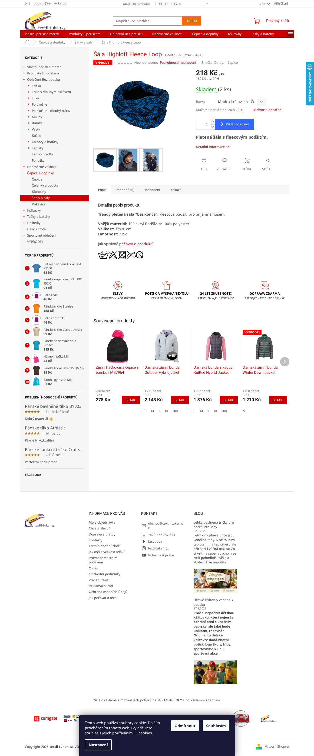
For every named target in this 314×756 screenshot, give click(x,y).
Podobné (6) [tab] (125, 189)
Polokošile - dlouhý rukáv (51, 110)
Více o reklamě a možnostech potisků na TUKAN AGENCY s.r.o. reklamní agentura (157, 700)
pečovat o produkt (135, 243)
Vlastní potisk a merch (44, 67)
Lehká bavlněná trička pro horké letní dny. (214, 524)
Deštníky (33, 223)
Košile (36, 135)
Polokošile (39, 104)
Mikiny (37, 117)
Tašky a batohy (38, 216)
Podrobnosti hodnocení (178, 62)
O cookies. (144, 733)
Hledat (191, 21)
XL (167, 411)
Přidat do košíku (237, 124)
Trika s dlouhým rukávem (51, 92)
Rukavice (39, 204)
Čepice (37, 179)
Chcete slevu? (170, 4)
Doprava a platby (102, 534)
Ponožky (38, 160)
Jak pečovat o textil (103, 597)
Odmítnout (185, 725)
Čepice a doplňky (40, 173)
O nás (93, 568)
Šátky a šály (41, 198)
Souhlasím (216, 725)
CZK (263, 4)
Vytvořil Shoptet (277, 746)
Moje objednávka (136, 4)
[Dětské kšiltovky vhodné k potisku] (215, 671)
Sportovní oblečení (41, 235)
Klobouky (39, 191)
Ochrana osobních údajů (108, 591)
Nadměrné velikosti (42, 166)
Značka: (220, 62)
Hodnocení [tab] (151, 189)
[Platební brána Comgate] (45, 718)
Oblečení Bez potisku (43, 79)
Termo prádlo (42, 154)
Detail (131, 400)
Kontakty (95, 540)
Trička (36, 86)
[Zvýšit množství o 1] (212, 121)
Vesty (36, 129)
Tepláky (37, 148)
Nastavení (98, 744)
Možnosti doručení (267, 109)
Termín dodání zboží (105, 546)
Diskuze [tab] (175, 189)
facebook (155, 541)
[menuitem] (42, 34)
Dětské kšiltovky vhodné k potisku (213, 602)
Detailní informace (210, 146)
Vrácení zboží (99, 580)
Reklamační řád (101, 586)
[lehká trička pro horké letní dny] (215, 581)
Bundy (37, 123)
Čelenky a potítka (45, 185)
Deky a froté (36, 229)
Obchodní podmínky (104, 574)
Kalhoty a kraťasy (45, 142)
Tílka (35, 98)
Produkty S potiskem (43, 73)
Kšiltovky (34, 210)
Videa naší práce (161, 555)
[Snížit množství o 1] (212, 127)
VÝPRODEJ (35, 241)
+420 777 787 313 (161, 534)
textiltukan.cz (158, 548)
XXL (175, 411)
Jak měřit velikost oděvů (107, 552)
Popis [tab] (102, 189)
